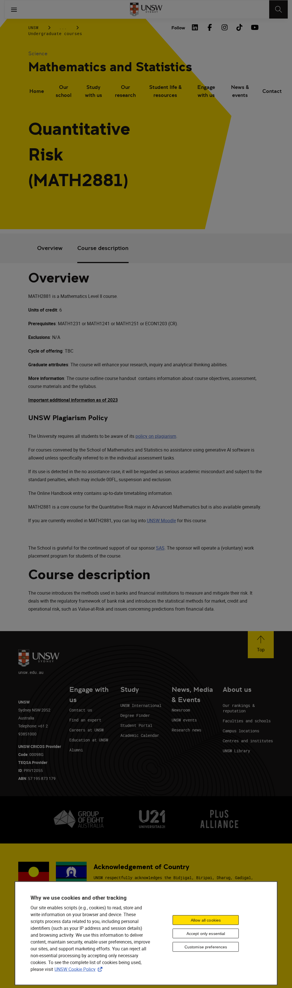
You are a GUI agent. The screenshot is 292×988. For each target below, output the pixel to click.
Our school (64, 91)
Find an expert (85, 720)
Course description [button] (103, 248)
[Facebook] (209, 27)
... (63, 27)
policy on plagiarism (155, 436)
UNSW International (140, 705)
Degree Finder (135, 715)
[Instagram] (224, 27)
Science (37, 53)
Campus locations (241, 730)
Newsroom (181, 710)
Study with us (93, 91)
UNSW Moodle (161, 520)
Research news (186, 730)
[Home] (146, 9)
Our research (125, 91)
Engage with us (206, 91)
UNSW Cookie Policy (79, 969)
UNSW (33, 27)
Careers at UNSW (86, 730)
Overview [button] (49, 248)
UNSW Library (236, 750)
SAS (160, 548)
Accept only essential (205, 933)
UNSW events (184, 720)
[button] (261, 644)
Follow (178, 28)
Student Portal (136, 725)
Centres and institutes (248, 740)
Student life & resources (165, 91)
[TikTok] (239, 27)
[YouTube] (254, 27)
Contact (272, 91)
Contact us (80, 710)
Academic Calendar (139, 735)
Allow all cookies (206, 920)
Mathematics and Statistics (110, 66)
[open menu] (14, 9)
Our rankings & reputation (239, 708)
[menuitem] (37, 91)
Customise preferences (205, 946)
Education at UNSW (88, 740)
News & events (240, 91)
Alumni (76, 750)
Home (36, 91)
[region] (146, 933)
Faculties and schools (247, 720)
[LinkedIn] (194, 27)
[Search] (278, 9)
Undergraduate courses (55, 33)
